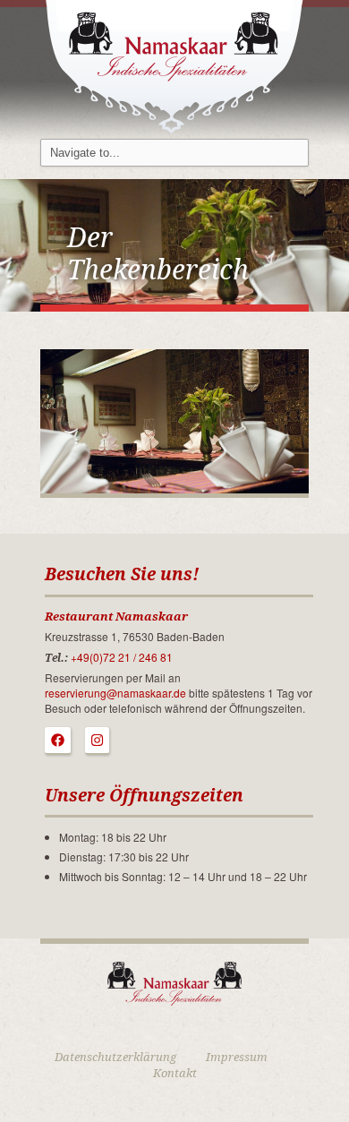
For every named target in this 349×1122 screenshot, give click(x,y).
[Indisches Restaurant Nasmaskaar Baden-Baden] (174, 65)
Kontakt (175, 1073)
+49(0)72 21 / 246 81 (122, 656)
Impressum (237, 1057)
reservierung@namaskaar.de (115, 692)
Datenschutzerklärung (115, 1057)
